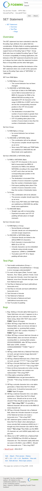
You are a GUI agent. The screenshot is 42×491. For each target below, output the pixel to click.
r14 (19, 458)
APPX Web (21, 10)
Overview (14, 27)
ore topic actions (25, 461)
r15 (15, 458)
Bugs (16, 31)
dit (6, 456)
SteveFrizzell (9, 449)
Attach (35, 16)
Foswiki (14, 10)
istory (28, 456)
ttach (12, 456)
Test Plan (14, 29)
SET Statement (12, 24)
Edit (29, 16)
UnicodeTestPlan (8, 13)
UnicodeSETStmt (20, 13)
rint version (20, 456)
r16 (11, 458)
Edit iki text (13, 461)
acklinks (25, 458)
